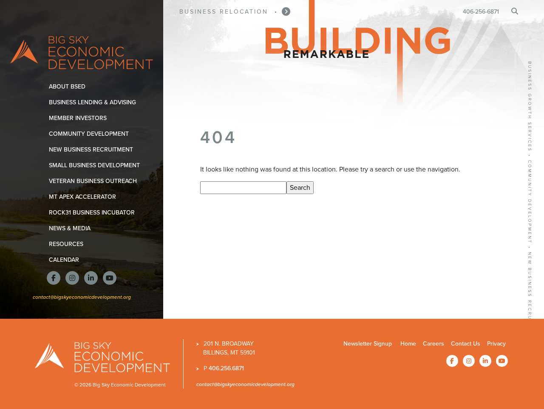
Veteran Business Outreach (94, 181)
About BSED (68, 86)
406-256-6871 (481, 11)
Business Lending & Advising (94, 102)
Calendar (65, 259)
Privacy (496, 343)
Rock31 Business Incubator (93, 212)
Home (408, 343)
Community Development (90, 133)
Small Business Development (96, 165)
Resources (67, 244)
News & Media (71, 228)
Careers (433, 343)
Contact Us (465, 343)
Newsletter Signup (367, 343)
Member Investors (79, 118)
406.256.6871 (226, 368)
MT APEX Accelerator (84, 196)
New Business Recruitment (92, 149)
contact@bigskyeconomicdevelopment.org (82, 296)
